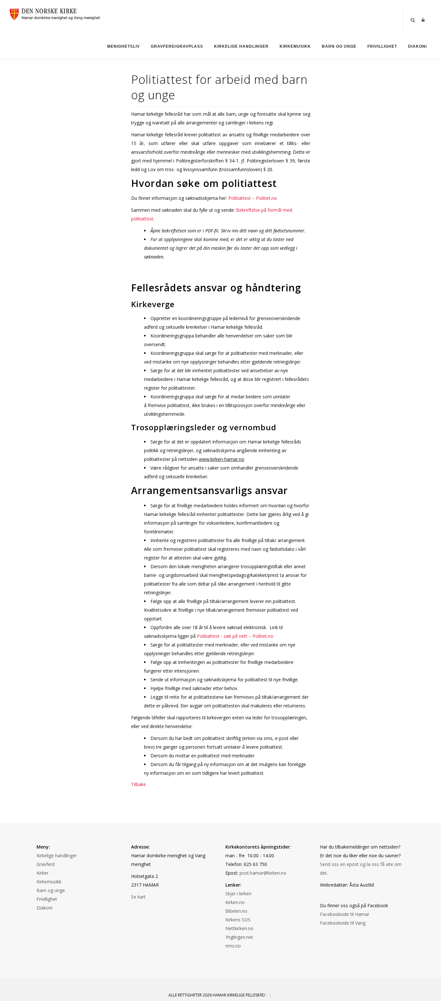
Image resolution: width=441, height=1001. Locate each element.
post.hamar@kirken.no (263, 873)
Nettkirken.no (239, 928)
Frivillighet (382, 46)
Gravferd (45, 864)
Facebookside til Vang (342, 923)
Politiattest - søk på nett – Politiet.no (235, 636)
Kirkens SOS (238, 920)
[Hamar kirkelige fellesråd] (56, 13)
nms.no (233, 946)
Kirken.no (235, 902)
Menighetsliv (123, 46)
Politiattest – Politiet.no (252, 198)
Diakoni (417, 46)
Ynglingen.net (239, 937)
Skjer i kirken (238, 893)
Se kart (138, 897)
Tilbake (138, 784)
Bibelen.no (236, 911)
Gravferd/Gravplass (177, 46)
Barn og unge (339, 46)
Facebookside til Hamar (344, 914)
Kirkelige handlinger (241, 46)
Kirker (42, 873)
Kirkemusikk (295, 46)
